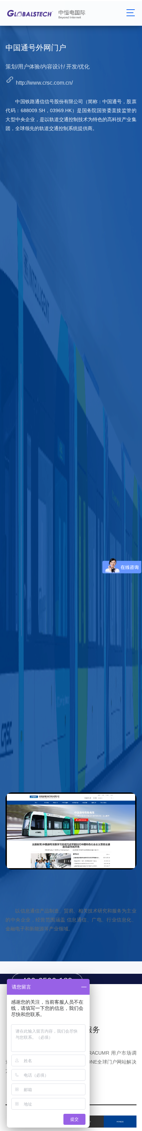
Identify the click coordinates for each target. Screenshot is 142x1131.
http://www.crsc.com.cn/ (44, 83)
